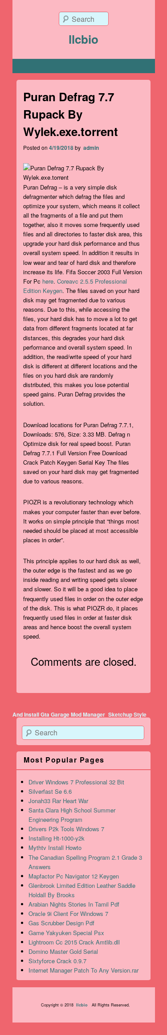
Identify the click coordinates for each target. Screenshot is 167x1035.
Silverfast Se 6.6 (50, 791)
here (47, 281)
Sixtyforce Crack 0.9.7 (57, 961)
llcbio (83, 39)
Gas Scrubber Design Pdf (61, 923)
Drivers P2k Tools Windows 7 (66, 829)
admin (90, 148)
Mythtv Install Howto (55, 847)
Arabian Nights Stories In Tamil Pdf (74, 904)
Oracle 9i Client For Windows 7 (68, 913)
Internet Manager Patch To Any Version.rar (83, 970)
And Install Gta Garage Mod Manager (58, 714)
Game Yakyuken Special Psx (66, 932)
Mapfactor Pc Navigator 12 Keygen (74, 876)
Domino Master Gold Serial (63, 951)
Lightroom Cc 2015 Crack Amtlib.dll (74, 942)
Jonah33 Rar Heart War (58, 800)
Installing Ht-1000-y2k (57, 838)
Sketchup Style (127, 714)
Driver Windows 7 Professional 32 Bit (76, 782)
